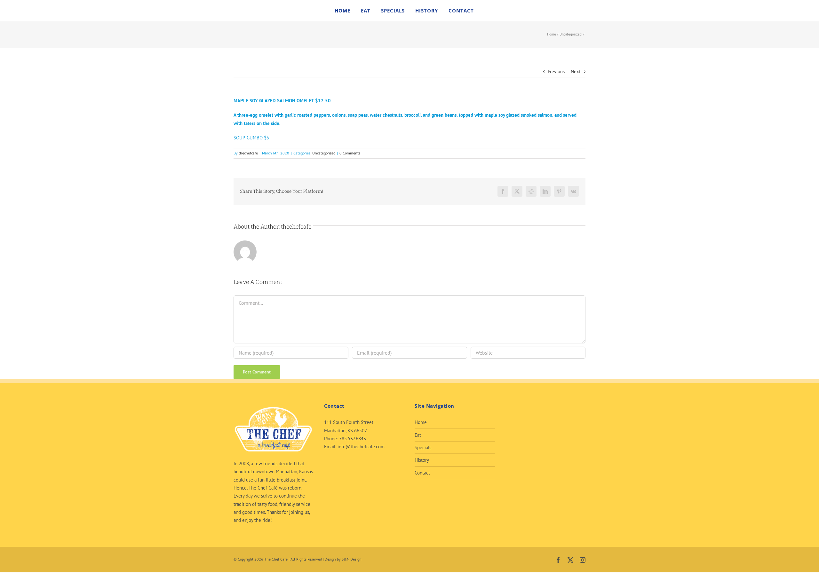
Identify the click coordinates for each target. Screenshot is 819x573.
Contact (422, 473)
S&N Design (352, 559)
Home (421, 422)
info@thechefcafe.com (361, 446)
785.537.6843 (352, 439)
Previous (556, 71)
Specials (423, 447)
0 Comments (349, 153)
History (422, 460)
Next (576, 71)
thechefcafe (248, 153)
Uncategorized (323, 153)
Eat (418, 435)
